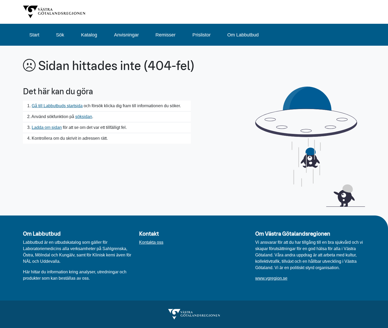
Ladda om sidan (47, 127)
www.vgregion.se (271, 278)
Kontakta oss (151, 242)
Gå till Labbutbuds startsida (57, 106)
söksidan (83, 116)
